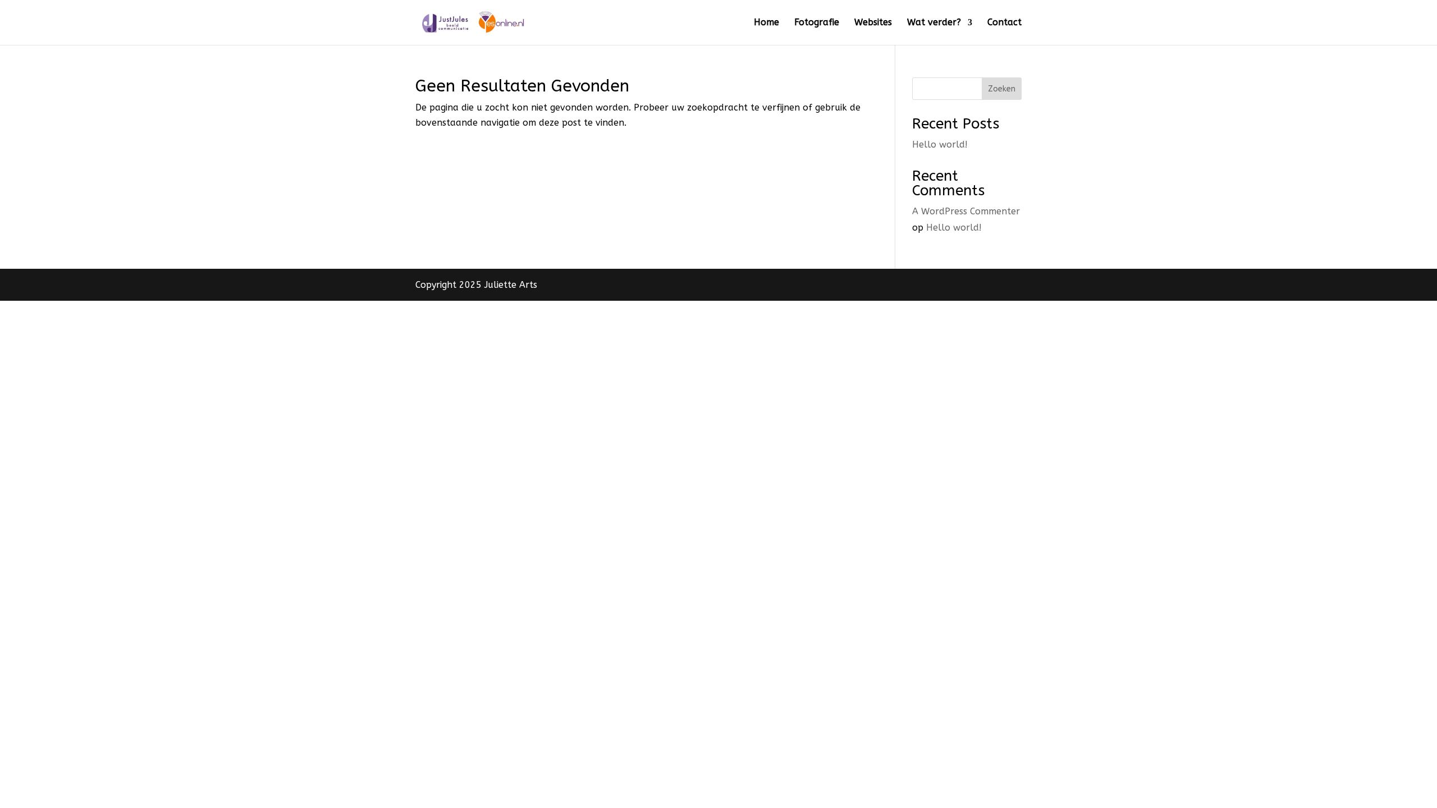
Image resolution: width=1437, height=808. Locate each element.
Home (766, 23)
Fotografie (816, 23)
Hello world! (940, 144)
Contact (1004, 23)
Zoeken (1001, 89)
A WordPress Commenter (966, 211)
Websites (873, 23)
